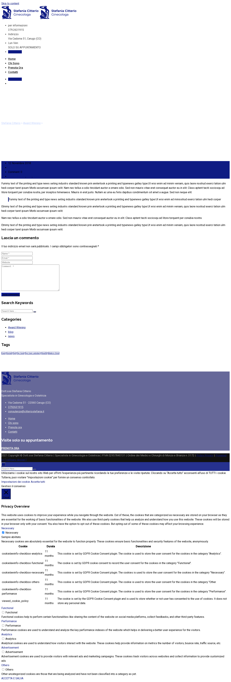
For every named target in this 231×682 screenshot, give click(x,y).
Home (12, 59)
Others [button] (5, 665)
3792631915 (15, 407)
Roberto (13, 167)
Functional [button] (7, 608)
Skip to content (10, 3)
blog (29, 176)
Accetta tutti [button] (38, 481)
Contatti (13, 72)
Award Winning (17, 176)
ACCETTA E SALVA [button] (12, 678)
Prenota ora (15, 51)
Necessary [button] (7, 528)
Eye (14, 353)
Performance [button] (9, 621)
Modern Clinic (53, 353)
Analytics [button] (6, 634)
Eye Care (20, 353)
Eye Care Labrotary (32, 353)
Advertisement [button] (10, 647)
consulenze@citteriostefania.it (26, 411)
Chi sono (13, 63)
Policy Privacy (205, 455)
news (36, 176)
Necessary (11, 532)
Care (3, 353)
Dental (9, 353)
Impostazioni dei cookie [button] (15, 481)
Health (44, 353)
